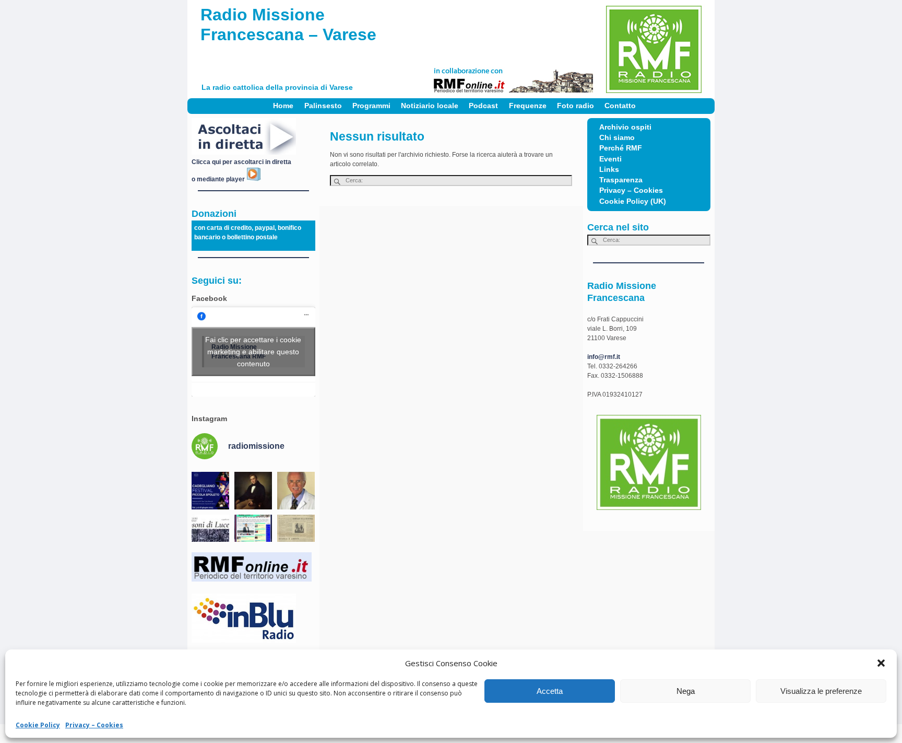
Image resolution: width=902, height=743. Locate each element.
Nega (685, 691)
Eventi (610, 159)
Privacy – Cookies (94, 725)
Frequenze (528, 106)
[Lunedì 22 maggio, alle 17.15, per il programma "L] (253, 490)
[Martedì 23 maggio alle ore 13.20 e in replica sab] (210, 490)
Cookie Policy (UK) (632, 201)
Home (283, 106)
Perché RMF (620, 148)
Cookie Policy (38, 725)
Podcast (483, 106)
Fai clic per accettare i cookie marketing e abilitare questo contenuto (253, 351)
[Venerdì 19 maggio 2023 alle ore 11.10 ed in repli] (296, 490)
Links (609, 169)
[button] (881, 663)
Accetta (550, 691)
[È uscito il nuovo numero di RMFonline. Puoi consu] (253, 533)
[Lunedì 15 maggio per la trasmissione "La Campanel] (296, 533)
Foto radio (575, 106)
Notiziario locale (429, 106)
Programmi (371, 106)
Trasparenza (621, 180)
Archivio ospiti (625, 127)
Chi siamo (617, 138)
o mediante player (219, 179)
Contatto (620, 106)
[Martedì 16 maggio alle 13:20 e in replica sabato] (210, 533)
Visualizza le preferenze (821, 691)
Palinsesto (323, 106)
